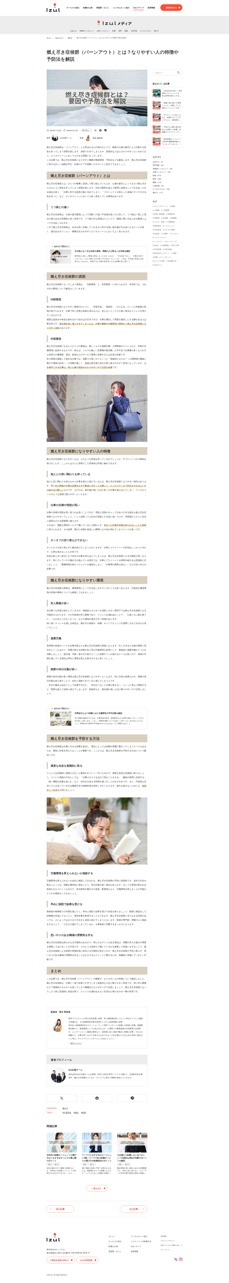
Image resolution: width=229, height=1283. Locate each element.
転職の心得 (88, 7)
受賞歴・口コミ (102, 7)
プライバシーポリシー (167, 1241)
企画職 (165, 218)
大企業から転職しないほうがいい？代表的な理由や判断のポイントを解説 (132, 1157)
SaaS (156, 245)
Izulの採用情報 (86, 1260)
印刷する (87, 130)
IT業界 (165, 233)
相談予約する (171, 7)
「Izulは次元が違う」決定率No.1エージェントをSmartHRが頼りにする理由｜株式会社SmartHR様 (172, 94)
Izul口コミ (158, 265)
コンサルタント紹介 (121, 7)
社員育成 (67, 1112)
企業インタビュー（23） (162, 172)
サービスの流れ (73, 7)
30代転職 (168, 249)
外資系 (156, 233)
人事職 (156, 210)
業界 (120, 31)
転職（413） (157, 175)
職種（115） (157, 182)
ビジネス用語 (169, 229)
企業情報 (165, 245)
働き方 (156, 31)
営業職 (156, 218)
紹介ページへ (76, 1043)
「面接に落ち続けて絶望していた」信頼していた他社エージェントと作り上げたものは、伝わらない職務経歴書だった (171, 107)
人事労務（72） (159, 185)
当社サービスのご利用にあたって (171, 1245)
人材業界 (166, 210)
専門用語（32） (159, 165)
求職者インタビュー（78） (163, 168)
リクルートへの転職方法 (141, 1241)
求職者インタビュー (87, 31)
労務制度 (171, 222)
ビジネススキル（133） (162, 189)
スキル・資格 (159, 222)
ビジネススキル (145, 31)
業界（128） (157, 179)
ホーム (111, 1236)
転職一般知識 (159, 214)
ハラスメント (169, 225)
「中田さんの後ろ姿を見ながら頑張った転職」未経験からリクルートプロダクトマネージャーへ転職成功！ (171, 132)
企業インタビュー (103, 31)
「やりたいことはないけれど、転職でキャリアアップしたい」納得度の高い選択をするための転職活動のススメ (171, 120)
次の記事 (133, 1208)
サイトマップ (164, 1250)
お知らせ (73, 31)
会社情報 (163, 1236)
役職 (173, 206)
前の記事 (60, 1208)
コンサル (174, 233)
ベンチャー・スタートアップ (165, 241)
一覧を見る (96, 1188)
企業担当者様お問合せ (59, 1260)
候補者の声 (172, 261)
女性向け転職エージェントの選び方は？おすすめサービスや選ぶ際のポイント (61, 1157)
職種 (126, 31)
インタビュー (166, 257)
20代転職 (157, 249)
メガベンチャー (160, 237)
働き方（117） (158, 192)
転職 (114, 31)
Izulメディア (138, 7)
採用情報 (151, 7)
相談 (76, 1112)
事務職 (174, 218)
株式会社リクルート (162, 253)
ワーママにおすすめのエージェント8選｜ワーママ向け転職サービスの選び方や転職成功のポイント (97, 1157)
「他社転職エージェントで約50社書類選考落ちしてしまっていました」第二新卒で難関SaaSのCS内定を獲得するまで (172, 144)
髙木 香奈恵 (98, 137)
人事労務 (134, 31)
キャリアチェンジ (161, 206)
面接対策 (171, 214)
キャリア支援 (159, 261)
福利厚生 (157, 225)
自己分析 (175, 245)
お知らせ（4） (158, 161)
